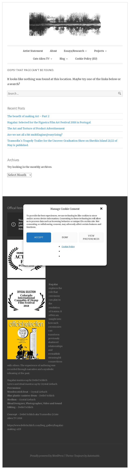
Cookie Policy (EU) (86, 58)
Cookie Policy (68, 246)
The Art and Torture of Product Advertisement (36, 128)
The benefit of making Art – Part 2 (28, 116)
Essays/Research (74, 50)
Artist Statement (33, 50)
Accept (38, 237)
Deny (65, 237)
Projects (99, 50)
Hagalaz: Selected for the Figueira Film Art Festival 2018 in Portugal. (49, 122)
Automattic (93, 455)
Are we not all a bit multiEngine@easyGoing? (34, 134)
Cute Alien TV (41, 58)
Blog (62, 58)
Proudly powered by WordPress (47, 455)
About (53, 50)
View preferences (91, 237)
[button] (102, 209)
